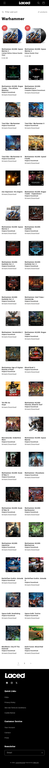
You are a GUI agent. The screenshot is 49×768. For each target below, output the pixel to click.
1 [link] (18, 663)
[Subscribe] (41, 752)
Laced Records (20, 762)
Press (7, 738)
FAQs (7, 697)
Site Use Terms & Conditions (15, 708)
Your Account (10, 727)
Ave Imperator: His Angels (12, 192)
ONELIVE (36, 762)
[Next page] (30, 663)
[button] (4, 2)
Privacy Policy (10, 702)
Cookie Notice (10, 713)
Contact (8, 733)
